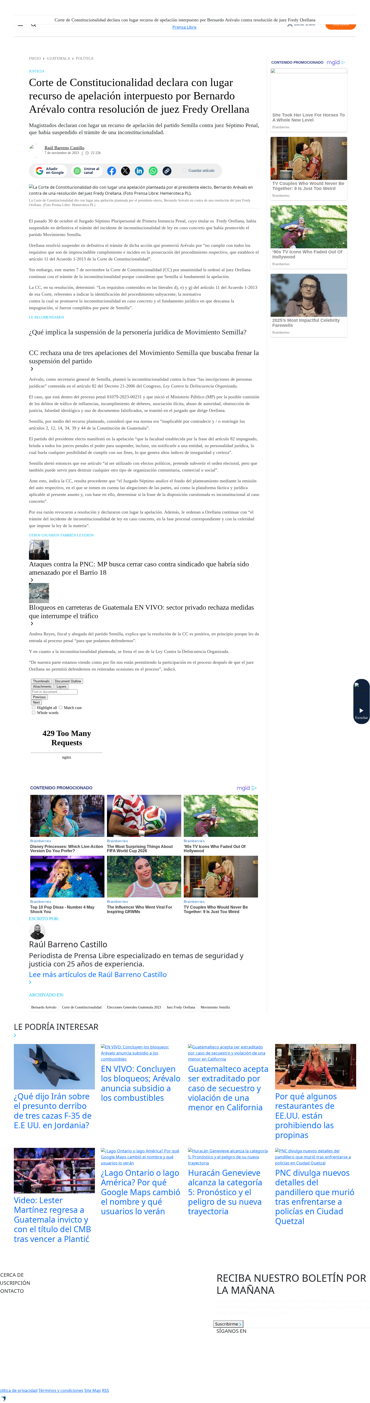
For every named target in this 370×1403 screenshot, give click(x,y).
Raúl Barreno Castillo (64, 147)
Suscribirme (227, 1324)
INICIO (35, 58)
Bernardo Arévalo (43, 1007)
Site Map (92, 1390)
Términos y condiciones (61, 1390)
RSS (105, 1390)
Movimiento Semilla (215, 1007)
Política (84, 58)
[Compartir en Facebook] (112, 171)
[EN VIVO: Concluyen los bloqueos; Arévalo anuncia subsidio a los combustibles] (141, 1053)
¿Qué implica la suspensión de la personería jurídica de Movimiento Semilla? (137, 332)
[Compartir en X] (125, 171)
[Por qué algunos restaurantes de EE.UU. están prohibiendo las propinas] (315, 1067)
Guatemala (58, 58)
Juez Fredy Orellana (181, 1007)
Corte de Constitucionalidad (81, 1007)
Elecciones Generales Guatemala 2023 (134, 1007)
